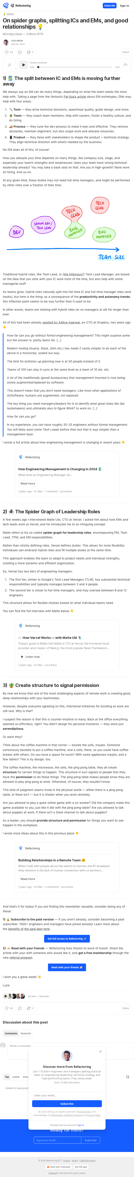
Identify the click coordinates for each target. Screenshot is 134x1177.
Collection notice (87, 1160)
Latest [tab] (16, 1076)
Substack (53, 1173)
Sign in (124, 5)
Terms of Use (84, 1111)
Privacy (66, 1160)
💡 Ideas (8, 14)
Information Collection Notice (66, 1115)
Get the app (81, 1166)
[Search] (127, 1076)
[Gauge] (125, 64)
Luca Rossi (17, 40)
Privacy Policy (93, 1115)
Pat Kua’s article (75, 96)
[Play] (23, 65)
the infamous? (74, 274)
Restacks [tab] (26, 1033)
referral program (21, 957)
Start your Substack (60, 1166)
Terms (75, 1160)
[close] (100, 1051)
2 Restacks (43, 996)
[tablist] (18, 1033)
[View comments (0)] (19, 52)
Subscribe (109, 5)
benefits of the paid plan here (29, 929)
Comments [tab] (11, 1033)
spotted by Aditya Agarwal (61, 322)
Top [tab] (7, 1076)
